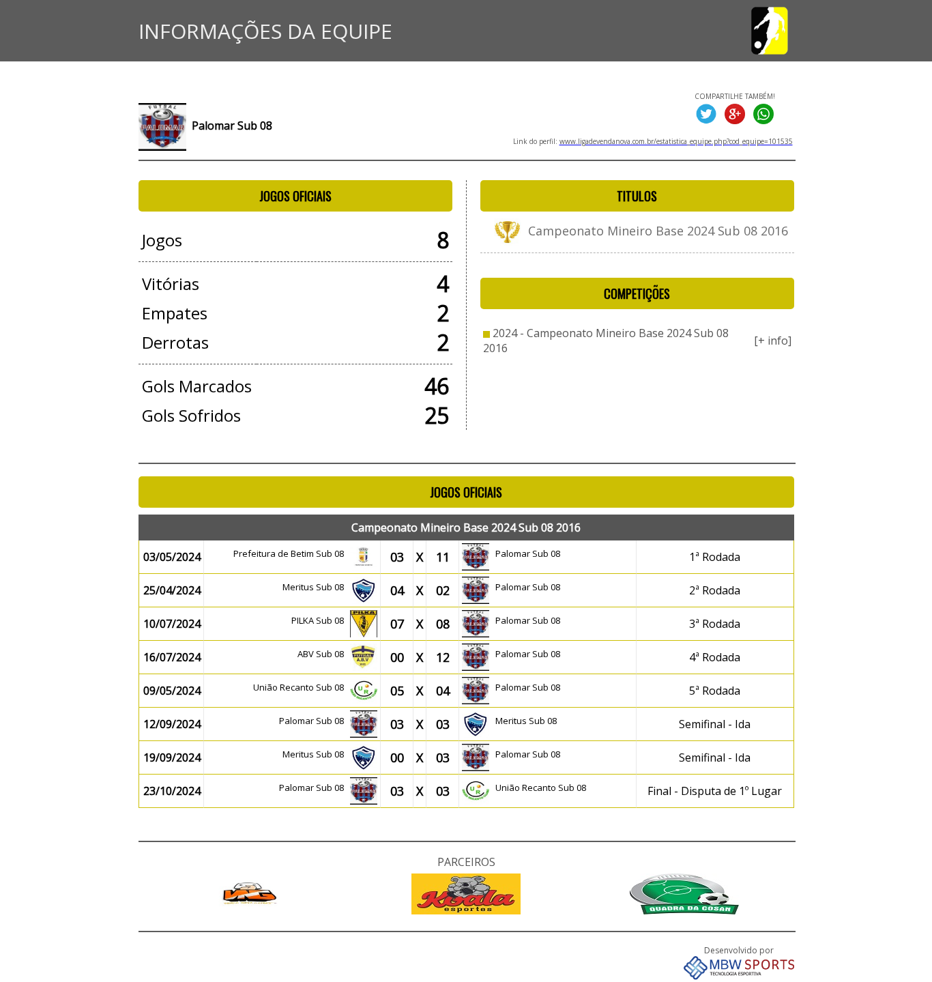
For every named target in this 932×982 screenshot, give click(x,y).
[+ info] (772, 340)
